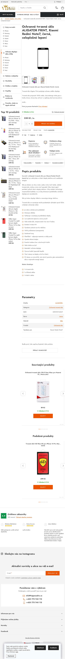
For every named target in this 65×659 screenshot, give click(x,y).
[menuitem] (8, 14)
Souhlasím (53, 648)
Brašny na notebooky (9, 97)
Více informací (42, 106)
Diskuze (47, 163)
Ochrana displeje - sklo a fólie (11, 53)
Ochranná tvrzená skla (56, 307)
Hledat (44, 8)
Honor (6, 41)
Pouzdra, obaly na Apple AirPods (11, 104)
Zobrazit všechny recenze (24, 517)
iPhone (6, 31)
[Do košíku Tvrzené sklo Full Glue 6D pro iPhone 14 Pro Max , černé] (43, 487)
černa (61, 316)
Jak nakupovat (4, 2)
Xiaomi (6, 38)
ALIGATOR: (51, 130)
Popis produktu (28, 163)
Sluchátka (8, 81)
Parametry (38, 163)
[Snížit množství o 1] (26, 123)
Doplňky (8, 91)
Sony (6, 46)
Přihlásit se (52, 573)
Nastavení (11, 656)
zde (17, 652)
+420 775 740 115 (57, 8)
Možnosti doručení (59, 112)
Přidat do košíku (48, 124)
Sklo (61, 321)
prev (23, 394)
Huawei (7, 36)
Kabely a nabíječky (11, 76)
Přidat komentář (40, 350)
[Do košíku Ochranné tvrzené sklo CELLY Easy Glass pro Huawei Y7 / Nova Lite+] (43, 416)
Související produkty (57, 163)
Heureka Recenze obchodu (32, 638)
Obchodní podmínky (16, 2)
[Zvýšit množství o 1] (32, 123)
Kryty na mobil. (10, 27)
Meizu (6, 43)
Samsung (7, 33)
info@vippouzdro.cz (34, 595)
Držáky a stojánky (11, 86)
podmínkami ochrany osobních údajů (31, 578)
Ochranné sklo (58, 325)
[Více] (60, 14)
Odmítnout (40, 648)
